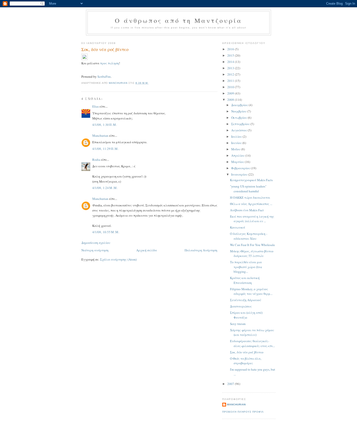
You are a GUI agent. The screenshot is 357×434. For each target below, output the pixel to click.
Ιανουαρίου (239, 174)
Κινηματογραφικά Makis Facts (251, 180)
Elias (95, 106)
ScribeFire (104, 76)
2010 (231, 87)
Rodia (96, 159)
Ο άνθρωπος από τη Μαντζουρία (178, 20)
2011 (231, 80)
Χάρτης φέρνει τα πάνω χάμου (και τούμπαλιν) (252, 332)
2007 (231, 384)
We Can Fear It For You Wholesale (252, 245)
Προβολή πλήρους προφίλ (243, 411)
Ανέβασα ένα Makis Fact (247, 210)
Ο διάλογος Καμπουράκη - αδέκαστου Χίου (248, 236)
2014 (231, 62)
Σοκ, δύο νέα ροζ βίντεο (247, 352)
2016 (231, 49)
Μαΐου (236, 149)
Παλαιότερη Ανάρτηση (201, 250)
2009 (231, 93)
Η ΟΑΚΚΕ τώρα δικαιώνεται (250, 197)
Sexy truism (238, 324)
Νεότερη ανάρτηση (95, 250)
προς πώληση (109, 63)
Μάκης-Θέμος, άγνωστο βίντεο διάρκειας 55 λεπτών (251, 253)
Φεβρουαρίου (241, 168)
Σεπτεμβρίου (240, 124)
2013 (231, 68)
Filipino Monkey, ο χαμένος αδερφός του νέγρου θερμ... (251, 291)
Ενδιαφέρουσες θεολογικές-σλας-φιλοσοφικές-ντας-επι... (252, 343)
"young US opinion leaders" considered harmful (248, 188)
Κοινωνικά (237, 227)
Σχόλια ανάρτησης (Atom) (118, 259)
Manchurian (100, 135)
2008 (231, 99)
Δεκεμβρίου (240, 105)
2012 (231, 74)
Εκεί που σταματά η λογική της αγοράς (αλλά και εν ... (252, 218)
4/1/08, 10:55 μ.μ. (106, 232)
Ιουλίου (237, 136)
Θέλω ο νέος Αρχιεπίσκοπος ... (251, 204)
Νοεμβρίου (239, 111)
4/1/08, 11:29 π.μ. (105, 148)
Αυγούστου (239, 130)
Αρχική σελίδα (146, 250)
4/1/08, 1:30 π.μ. (104, 124)
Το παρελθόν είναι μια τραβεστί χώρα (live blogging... (246, 267)
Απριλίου (238, 155)
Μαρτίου (238, 162)
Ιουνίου (236, 143)
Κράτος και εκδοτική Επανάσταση (245, 280)
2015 (231, 55)
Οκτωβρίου (239, 117)
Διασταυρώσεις (241, 306)
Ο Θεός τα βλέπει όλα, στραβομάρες (245, 361)
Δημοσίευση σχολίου (95, 242)
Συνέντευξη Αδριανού (245, 300)
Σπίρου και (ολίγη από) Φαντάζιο (246, 315)
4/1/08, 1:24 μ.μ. (105, 188)
